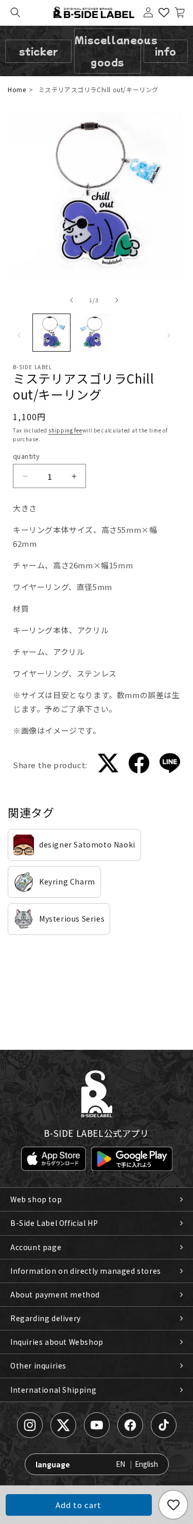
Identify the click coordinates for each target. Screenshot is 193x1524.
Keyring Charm (67, 881)
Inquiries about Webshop (56, 1342)
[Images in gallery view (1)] (51, 332)
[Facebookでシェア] (139, 765)
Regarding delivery (45, 1318)
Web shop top (36, 1199)
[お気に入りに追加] (173, 1505)
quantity (26, 456)
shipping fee (65, 430)
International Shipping (53, 1389)
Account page (35, 1247)
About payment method (55, 1294)
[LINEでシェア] (170, 765)
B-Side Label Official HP (54, 1223)
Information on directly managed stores (85, 1271)
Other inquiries (38, 1365)
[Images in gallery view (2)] (93, 332)
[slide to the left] (71, 300)
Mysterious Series (71, 918)
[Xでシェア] (108, 765)
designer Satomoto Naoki (87, 844)
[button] (15, 12)
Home (17, 89)
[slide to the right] (117, 300)
